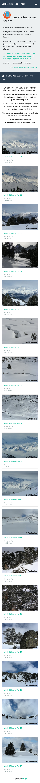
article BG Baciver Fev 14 (13, 652)
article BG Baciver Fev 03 (13, 233)
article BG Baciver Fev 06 (13, 347)
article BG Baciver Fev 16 (13, 728)
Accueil (3, 75)
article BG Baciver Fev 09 (13, 462)
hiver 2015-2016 (13, 75)
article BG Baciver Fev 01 (13, 157)
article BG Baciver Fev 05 (13, 309)
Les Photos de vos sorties (13, 3)
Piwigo (24, 779)
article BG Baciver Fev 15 (13, 690)
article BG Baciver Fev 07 (13, 385)
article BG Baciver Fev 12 (13, 576)
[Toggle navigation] (36, 3)
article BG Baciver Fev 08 (13, 423)
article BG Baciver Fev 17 (13, 766)
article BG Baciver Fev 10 (13, 500)
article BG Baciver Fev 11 (13, 538)
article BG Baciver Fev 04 (13, 271)
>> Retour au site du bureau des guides (23, 67)
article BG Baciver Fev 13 (13, 614)
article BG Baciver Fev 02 (13, 195)
